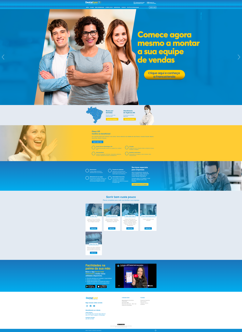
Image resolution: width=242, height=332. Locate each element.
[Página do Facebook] (90, 306)
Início (87, 7)
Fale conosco (143, 301)
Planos (92, 7)
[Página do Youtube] (94, 306)
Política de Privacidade (133, 7)
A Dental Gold (109, 7)
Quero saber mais (97, 142)
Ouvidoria (142, 304)
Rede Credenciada (99, 7)
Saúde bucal (117, 7)
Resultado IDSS (125, 302)
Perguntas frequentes (145, 300)
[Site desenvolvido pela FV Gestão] (156, 330)
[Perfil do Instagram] (87, 306)
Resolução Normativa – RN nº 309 (129, 303)
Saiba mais (93, 228)
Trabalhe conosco (144, 303)
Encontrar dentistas (112, 119)
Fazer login (153, 7)
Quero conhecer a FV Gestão (140, 184)
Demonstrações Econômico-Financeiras (128, 301)
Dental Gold (93, 2)
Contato (124, 7)
